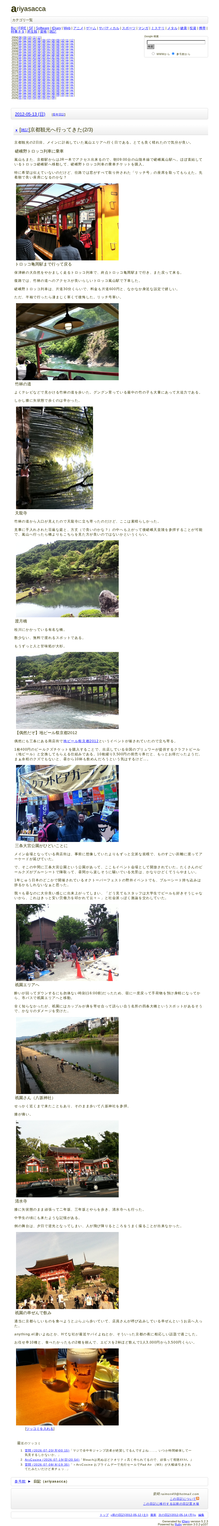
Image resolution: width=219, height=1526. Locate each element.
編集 (201, 1515)
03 (29, 40)
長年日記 (59, 114)
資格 (43, 31)
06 (43, 40)
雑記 (52, 31)
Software (42, 28)
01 (20, 40)
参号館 (20, 1481)
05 (39, 40)
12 (38, 37)
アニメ (78, 28)
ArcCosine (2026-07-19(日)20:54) (52, 1459)
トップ (104, 1515)
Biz (13, 28)
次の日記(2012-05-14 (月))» (177, 1515)
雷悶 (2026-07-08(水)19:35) (47, 1464)
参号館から (183, 54)
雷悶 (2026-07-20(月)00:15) (47, 1450)
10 (29, 37)
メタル (172, 28)
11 (34, 37)
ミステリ (158, 28)
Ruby (178, 1524)
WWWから (163, 54)
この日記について (183, 1499)
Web (67, 28)
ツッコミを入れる (39, 1429)
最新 (153, 1515)
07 (48, 40)
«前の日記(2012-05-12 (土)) (129, 1515)
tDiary (56, 28)
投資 (192, 28)
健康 (183, 28)
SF (31, 28)
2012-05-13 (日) (30, 113)
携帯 (202, 28)
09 (24, 37)
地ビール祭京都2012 (81, 741)
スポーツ (129, 28)
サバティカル (109, 28)
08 (20, 37)
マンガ (143, 28)
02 (24, 40)
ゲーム (91, 28)
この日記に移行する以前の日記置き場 (171, 1503)
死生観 (32, 31)
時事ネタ (18, 31)
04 (34, 40)
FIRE (22, 28)
